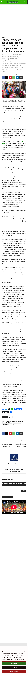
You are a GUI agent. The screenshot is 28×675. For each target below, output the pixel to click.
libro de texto (9, 422)
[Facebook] (3, 77)
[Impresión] (21, 77)
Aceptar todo (14, 663)
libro (3, 422)
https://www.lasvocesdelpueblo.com (14, 465)
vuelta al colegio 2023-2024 (8, 424)
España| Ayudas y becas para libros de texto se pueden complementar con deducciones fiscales (12, 421)
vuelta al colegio (16, 422)
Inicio (3, 6)
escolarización (11, 419)
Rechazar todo (14, 671)
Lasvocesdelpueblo (7, 74)
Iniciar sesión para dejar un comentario (14, 483)
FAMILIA (7, 6)
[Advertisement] (14, 22)
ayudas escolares (17, 417)
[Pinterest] (10, 77)
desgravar (4, 419)
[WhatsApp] (13, 77)
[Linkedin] (17, 77)
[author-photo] (14, 461)
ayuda (10, 417)
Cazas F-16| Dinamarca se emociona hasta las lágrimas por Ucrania (20, 444)
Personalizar (14, 667)
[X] (6, 77)
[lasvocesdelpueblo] (12, 2)
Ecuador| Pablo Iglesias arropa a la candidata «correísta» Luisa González (7, 445)
